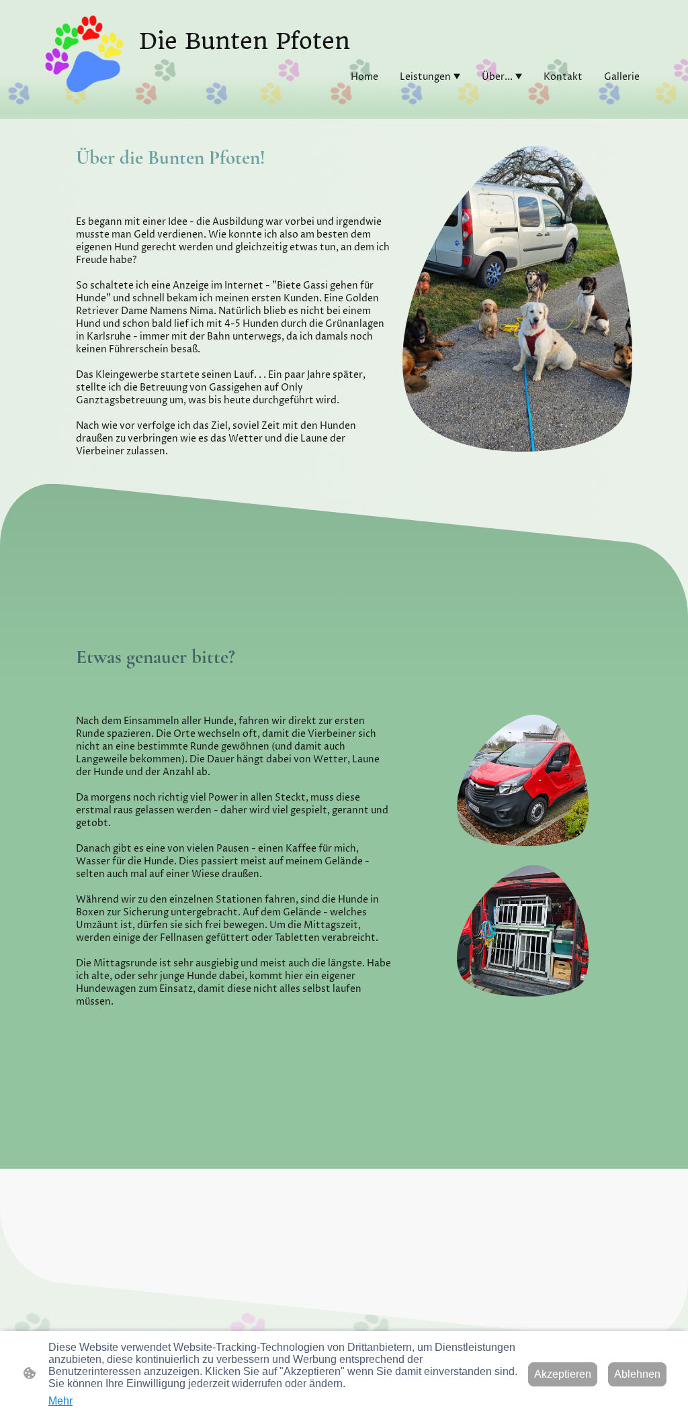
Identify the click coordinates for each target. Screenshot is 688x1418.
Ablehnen (637, 1374)
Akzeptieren (562, 1374)
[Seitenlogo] (84, 54)
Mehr (60, 1401)
